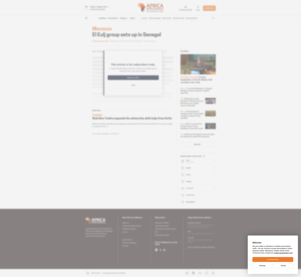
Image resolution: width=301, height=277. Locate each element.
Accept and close (273, 259)
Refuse (283, 266)
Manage (262, 266)
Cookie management (281, 253)
